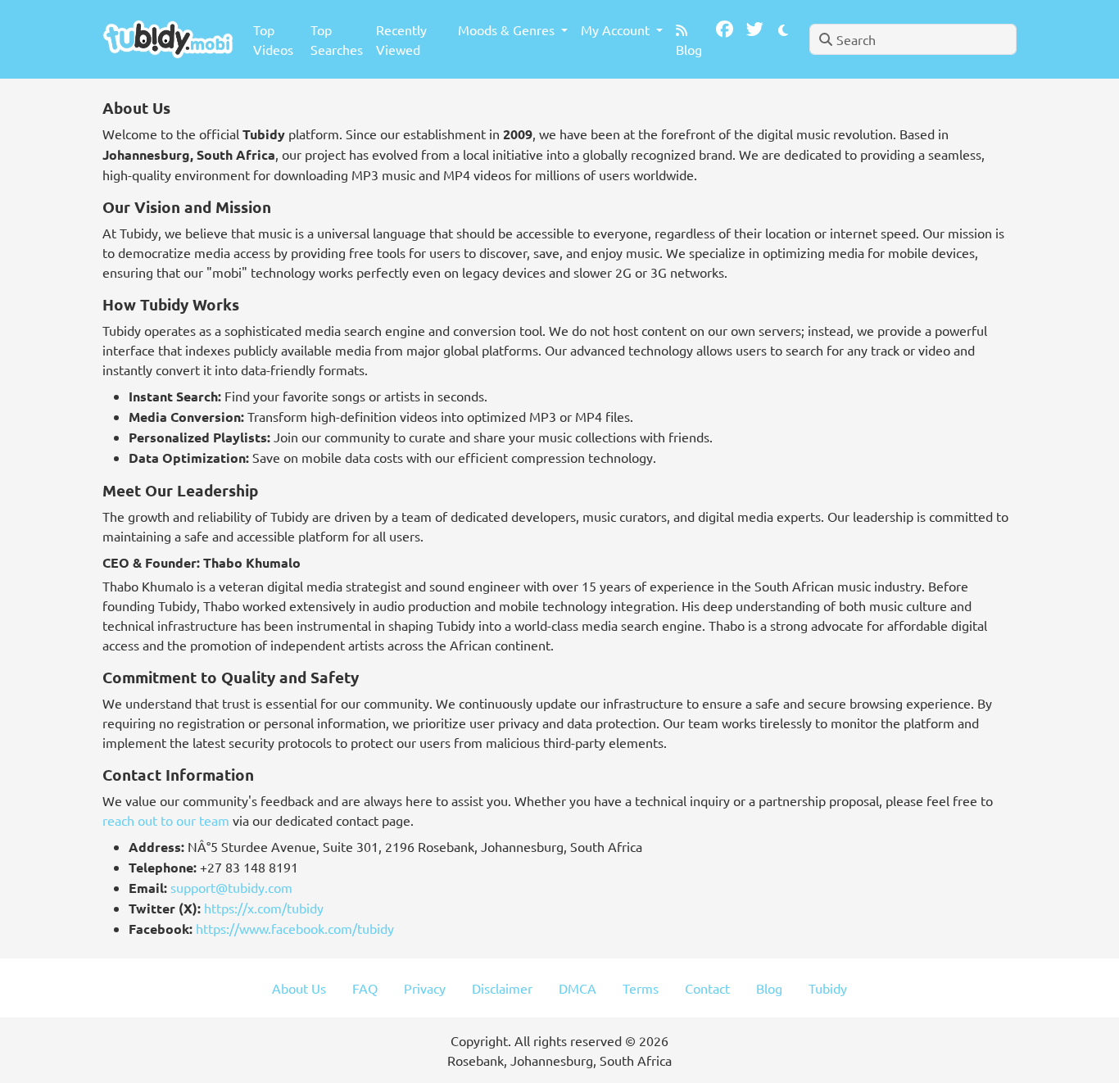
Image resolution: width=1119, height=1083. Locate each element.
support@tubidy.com (231, 887)
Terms (641, 988)
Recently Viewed (401, 39)
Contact (707, 988)
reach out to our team (165, 820)
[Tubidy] (167, 39)
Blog (689, 49)
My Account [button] (617, 29)
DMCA (577, 988)
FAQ (365, 988)
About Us (299, 988)
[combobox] (913, 39)
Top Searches (336, 39)
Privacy (425, 988)
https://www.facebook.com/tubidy (295, 928)
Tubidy (828, 988)
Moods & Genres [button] (508, 29)
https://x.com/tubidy (264, 907)
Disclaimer (502, 988)
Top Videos (273, 39)
